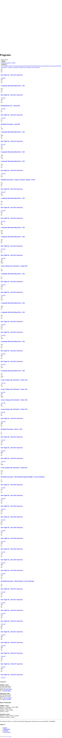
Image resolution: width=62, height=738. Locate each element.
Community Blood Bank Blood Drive (24, 66)
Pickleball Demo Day (39, 66)
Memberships (6, 729)
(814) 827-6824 (7, 690)
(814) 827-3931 (8, 689)
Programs (5, 730)
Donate (5, 727)
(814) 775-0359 (7, 699)
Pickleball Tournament (50, 66)
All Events (3, 64)
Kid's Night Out (10, 66)
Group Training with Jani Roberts (31, 67)
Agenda (3, 61)
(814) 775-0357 (8, 698)
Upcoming (3, 63)
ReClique (9, 736)
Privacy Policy (7, 732)
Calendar (12, 63)
